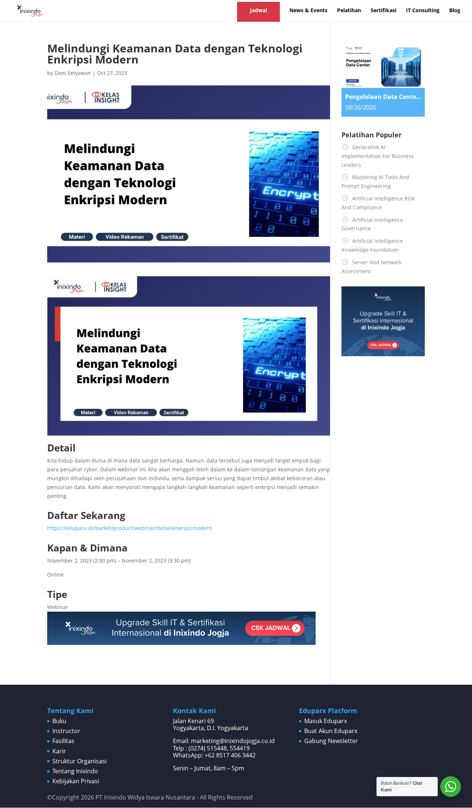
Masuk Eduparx (325, 721)
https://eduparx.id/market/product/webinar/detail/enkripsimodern (129, 528)
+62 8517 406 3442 (230, 755)
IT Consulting (423, 11)
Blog (454, 11)
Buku (59, 721)
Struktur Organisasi (79, 761)
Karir (59, 751)
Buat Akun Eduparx (330, 731)
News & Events (308, 11)
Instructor (66, 731)
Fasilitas (63, 741)
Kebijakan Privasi (75, 781)
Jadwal (258, 10)
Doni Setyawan (73, 72)
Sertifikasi (383, 11)
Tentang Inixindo (75, 771)
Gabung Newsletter (331, 741)
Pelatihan (349, 11)
